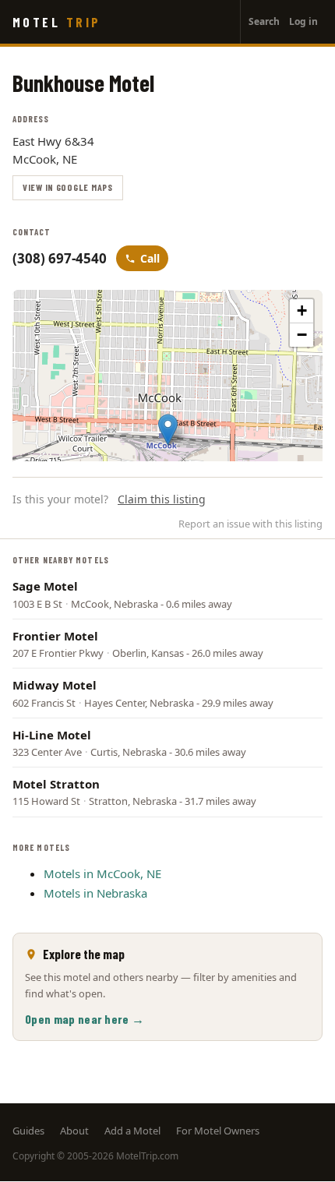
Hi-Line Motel (51, 735)
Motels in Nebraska (95, 893)
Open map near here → (84, 1018)
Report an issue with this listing (250, 524)
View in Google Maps (68, 187)
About (74, 1131)
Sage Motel (45, 586)
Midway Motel (54, 685)
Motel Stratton (56, 784)
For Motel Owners (217, 1131)
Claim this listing (162, 499)
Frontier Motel (55, 636)
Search (264, 21)
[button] (168, 430)
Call (150, 258)
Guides (28, 1131)
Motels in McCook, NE (102, 873)
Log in (303, 21)
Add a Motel (132, 1131)
